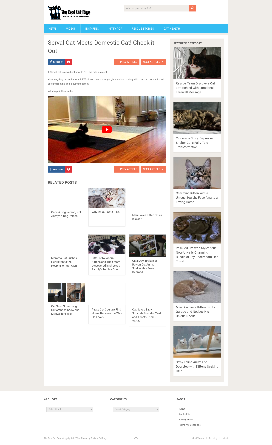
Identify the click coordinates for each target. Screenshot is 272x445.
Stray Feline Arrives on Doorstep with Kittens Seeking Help (197, 366)
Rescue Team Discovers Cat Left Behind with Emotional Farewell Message (195, 87)
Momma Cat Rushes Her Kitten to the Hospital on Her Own (64, 261)
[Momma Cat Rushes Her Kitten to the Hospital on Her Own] (66, 244)
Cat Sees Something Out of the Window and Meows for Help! (65, 310)
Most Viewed (198, 438)
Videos (71, 28)
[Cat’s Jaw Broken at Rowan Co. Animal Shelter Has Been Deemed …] (147, 246)
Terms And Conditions (190, 425)
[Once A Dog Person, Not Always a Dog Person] (66, 198)
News (53, 28)
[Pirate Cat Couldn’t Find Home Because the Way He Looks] (106, 294)
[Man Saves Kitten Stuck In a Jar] (147, 199)
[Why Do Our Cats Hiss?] (106, 198)
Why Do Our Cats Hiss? (106, 211)
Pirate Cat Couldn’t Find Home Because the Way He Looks (107, 313)
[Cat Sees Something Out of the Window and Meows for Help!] (66, 292)
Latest (225, 438)
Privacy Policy (186, 419)
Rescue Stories (143, 28)
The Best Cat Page (53, 438)
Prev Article (128, 61)
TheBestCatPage (99, 438)
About (182, 409)
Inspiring (92, 28)
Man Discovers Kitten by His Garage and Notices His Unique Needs (195, 311)
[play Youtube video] (107, 129)
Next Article (152, 61)
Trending (213, 438)
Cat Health (172, 28)
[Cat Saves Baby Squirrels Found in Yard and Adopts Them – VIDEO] (147, 294)
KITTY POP (115, 28)
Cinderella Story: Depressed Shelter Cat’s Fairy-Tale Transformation (195, 142)
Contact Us (184, 414)
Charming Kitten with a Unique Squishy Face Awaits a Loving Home (197, 197)
